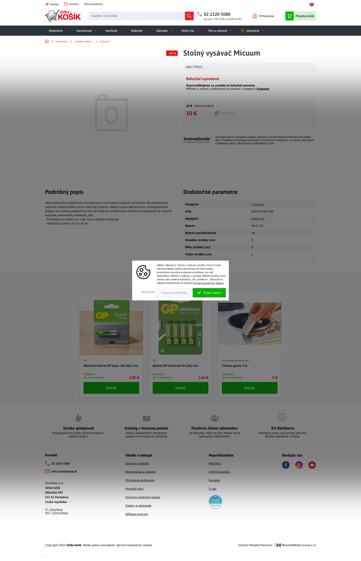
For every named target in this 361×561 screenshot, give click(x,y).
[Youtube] (312, 465)
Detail (111, 388)
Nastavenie (148, 291)
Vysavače (262, 88)
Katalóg (54, 4)
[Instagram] (299, 465)
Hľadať (189, 16)
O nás (212, 488)
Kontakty (74, 4)
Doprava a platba (137, 463)
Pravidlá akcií (134, 488)
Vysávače (258, 204)
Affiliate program (136, 514)
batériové (258, 218)
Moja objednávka (93, 4)
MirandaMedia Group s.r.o (298, 545)
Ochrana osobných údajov (208, 282)
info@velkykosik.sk (64, 471)
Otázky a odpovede (138, 505)
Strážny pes (228, 113)
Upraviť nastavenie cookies (134, 545)
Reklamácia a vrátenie (140, 471)
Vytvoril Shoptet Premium (255, 545)
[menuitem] (59, 31)
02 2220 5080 (61, 463)
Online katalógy (219, 471)
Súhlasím (209, 293)
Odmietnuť (174, 293)
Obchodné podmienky (140, 480)
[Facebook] (286, 465)
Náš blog (215, 463)
